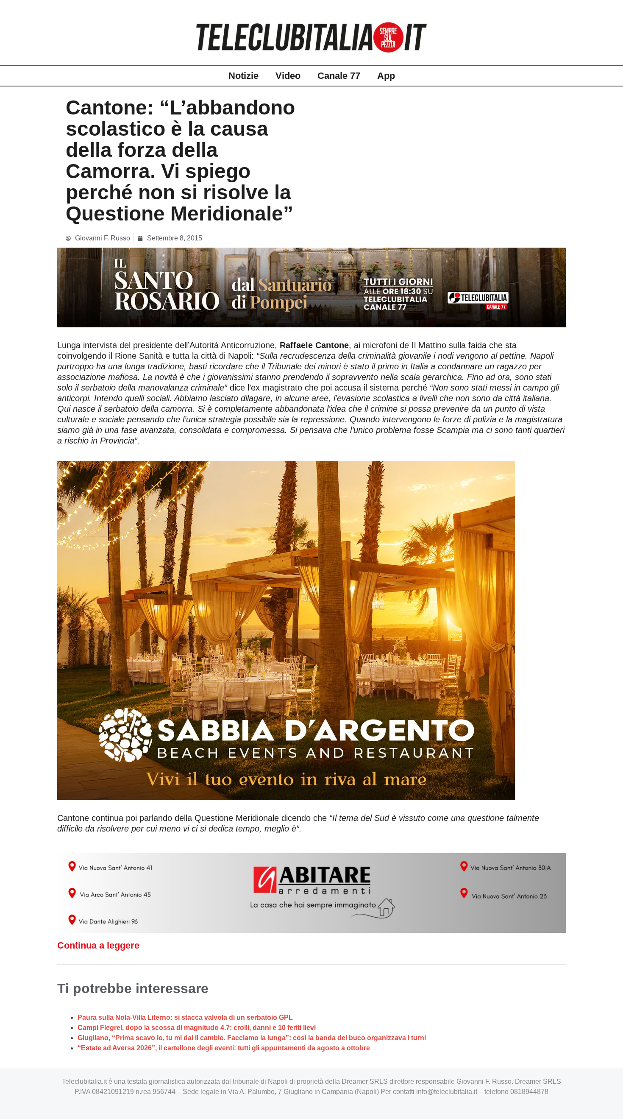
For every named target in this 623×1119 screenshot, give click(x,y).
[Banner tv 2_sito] (311, 286)
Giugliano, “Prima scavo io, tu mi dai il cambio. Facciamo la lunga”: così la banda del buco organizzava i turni (252, 1037)
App (386, 75)
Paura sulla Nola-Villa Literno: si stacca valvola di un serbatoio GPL (185, 1017)
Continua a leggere (98, 945)
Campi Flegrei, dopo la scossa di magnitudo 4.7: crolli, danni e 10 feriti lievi (197, 1027)
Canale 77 (338, 75)
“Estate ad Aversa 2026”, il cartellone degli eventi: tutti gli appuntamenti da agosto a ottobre (224, 1048)
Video (287, 75)
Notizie (243, 75)
